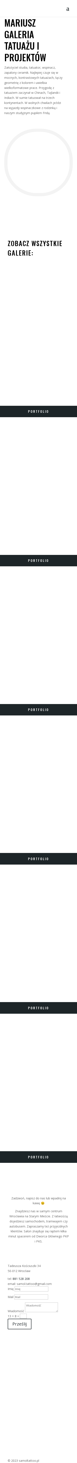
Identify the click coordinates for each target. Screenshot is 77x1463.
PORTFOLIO (38, 411)
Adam (7, 835)
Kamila (9, 685)
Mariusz (11, 387)
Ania (6, 536)
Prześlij (19, 1324)
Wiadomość (16, 1311)
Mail (10, 1297)
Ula (6, 984)
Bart (7, 1133)
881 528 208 (21, 1279)
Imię (11, 1289)
